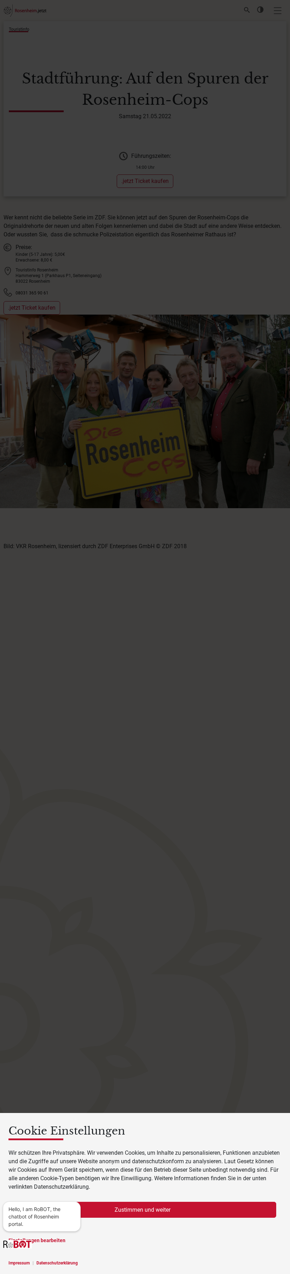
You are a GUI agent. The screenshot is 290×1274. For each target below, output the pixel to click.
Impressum (19, 1263)
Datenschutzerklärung (57, 1263)
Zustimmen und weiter (142, 1209)
